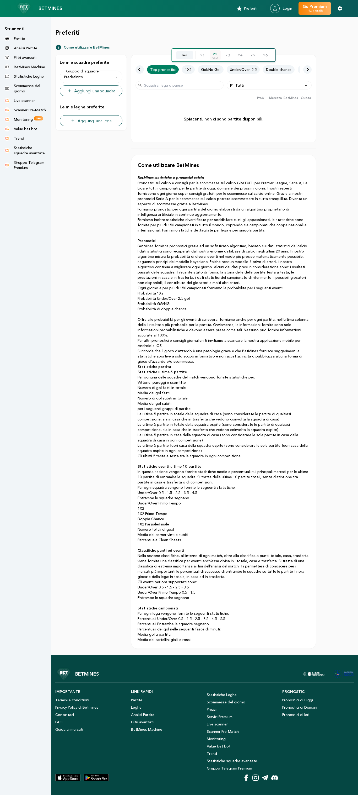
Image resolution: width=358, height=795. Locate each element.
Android (145, 345)
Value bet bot (218, 746)
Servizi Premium (219, 716)
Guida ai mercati (69, 729)
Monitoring (216, 738)
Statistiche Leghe (222, 694)
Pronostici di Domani (299, 707)
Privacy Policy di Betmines (76, 707)
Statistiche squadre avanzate (232, 761)
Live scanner (217, 724)
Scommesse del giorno (226, 702)
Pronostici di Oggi (297, 700)
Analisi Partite (142, 714)
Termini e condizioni (72, 700)
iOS (159, 345)
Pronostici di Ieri (295, 714)
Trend (212, 753)
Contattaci (64, 714)
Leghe (136, 707)
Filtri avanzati (142, 722)
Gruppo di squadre (82, 71)
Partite (136, 700)
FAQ (59, 722)
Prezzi (211, 709)
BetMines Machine (146, 729)
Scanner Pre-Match (223, 731)
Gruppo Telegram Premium (229, 768)
